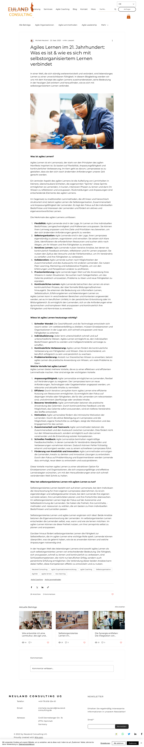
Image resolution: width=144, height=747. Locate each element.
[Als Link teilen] (48, 587)
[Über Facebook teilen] (31, 587)
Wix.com (39, 737)
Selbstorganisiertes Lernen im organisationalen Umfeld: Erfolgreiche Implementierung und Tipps (71, 634)
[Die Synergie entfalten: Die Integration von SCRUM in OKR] (108, 620)
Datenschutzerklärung (26, 744)
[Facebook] (141, 734)
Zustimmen (133, 743)
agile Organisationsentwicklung (63, 569)
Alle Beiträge (25, 25)
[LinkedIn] (135, 734)
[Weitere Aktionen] (112, 40)
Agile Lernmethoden (67, 25)
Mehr (103, 25)
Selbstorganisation (103, 569)
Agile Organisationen (44, 25)
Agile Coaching (37, 580)
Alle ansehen (120, 607)
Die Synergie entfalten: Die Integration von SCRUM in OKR (106, 634)
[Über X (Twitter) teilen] (37, 587)
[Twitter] (129, 734)
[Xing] (116, 734)
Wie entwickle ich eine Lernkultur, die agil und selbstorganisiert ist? (34, 634)
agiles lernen (47, 574)
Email (90, 720)
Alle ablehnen (119, 743)
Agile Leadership (89, 25)
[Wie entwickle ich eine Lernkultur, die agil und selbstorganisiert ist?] (35, 620)
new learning (60, 574)
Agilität (35, 574)
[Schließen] (141, 743)
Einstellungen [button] (105, 743)
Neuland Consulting (39, 569)
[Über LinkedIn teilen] (42, 587)
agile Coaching (86, 569)
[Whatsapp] (122, 734)
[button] (128, 16)
